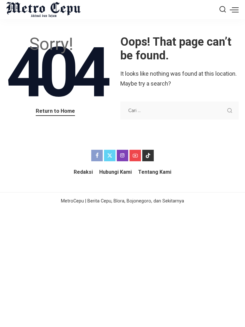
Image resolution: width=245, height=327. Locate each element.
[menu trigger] (234, 9)
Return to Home (55, 111)
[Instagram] (122, 155)
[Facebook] (97, 155)
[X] (109, 155)
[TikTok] (148, 155)
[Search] (222, 9)
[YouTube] (135, 155)
